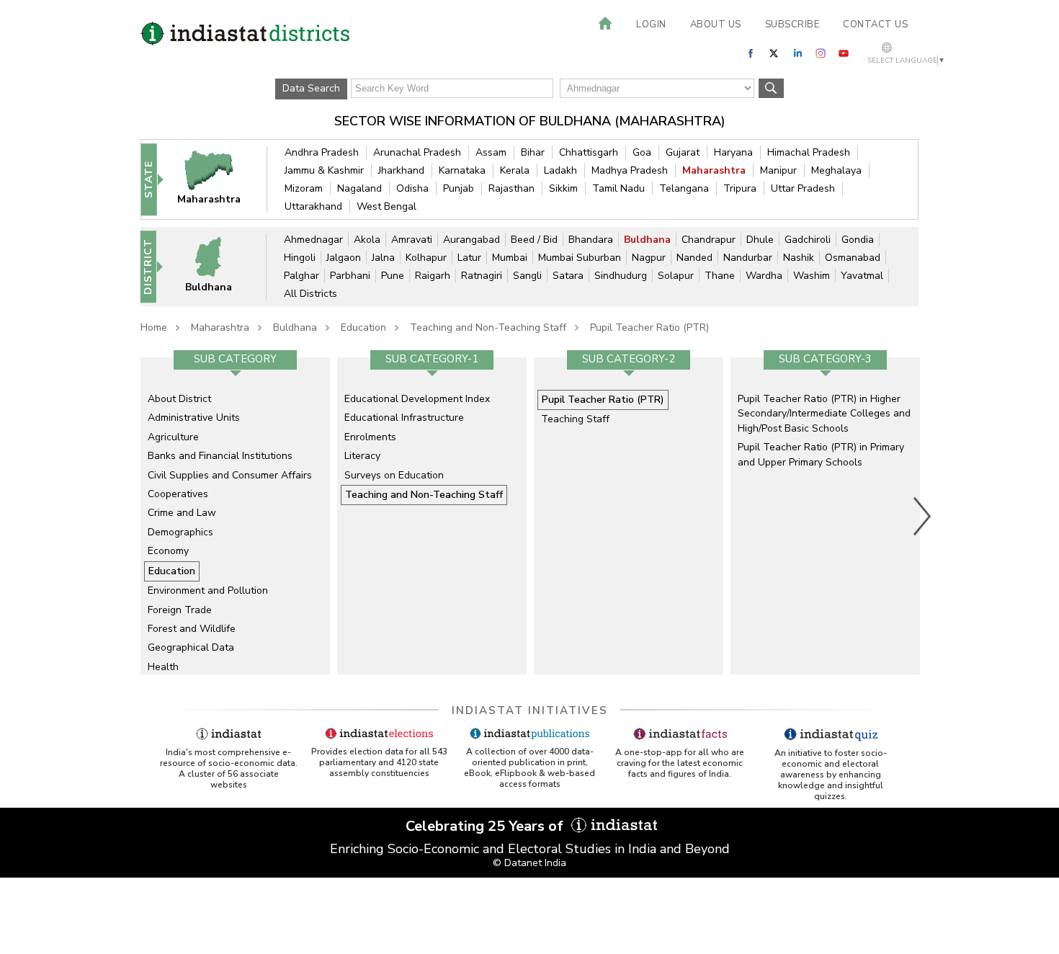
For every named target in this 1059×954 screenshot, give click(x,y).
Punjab (458, 188)
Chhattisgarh (588, 152)
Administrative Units (194, 417)
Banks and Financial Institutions (220, 456)
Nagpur (649, 257)
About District (179, 399)
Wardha (764, 275)
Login (651, 24)
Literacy (362, 456)
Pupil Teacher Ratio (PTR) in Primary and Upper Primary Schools (821, 454)
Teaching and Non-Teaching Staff (488, 327)
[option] (235, 515)
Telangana (684, 188)
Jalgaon (343, 257)
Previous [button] (133, 516)
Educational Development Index (417, 399)
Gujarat (683, 152)
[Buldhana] (217, 266)
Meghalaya (836, 170)
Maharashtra (714, 170)
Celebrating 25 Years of (486, 826)
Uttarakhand (313, 206)
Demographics (180, 532)
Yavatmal (862, 275)
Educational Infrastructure (404, 417)
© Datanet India (529, 863)
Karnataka (462, 170)
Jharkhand (401, 170)
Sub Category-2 (628, 359)
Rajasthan (511, 188)
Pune (392, 275)
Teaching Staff (575, 419)
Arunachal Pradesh (417, 152)
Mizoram (304, 188)
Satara (568, 275)
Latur (469, 257)
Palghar (301, 275)
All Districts (310, 293)
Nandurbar (747, 257)
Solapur (676, 275)
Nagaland (359, 188)
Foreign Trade (180, 610)
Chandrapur (709, 239)
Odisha (412, 188)
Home (153, 327)
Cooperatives (178, 494)
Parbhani (350, 275)
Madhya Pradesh (629, 170)
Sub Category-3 (825, 359)
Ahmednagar (313, 239)
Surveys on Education (394, 475)
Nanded (694, 257)
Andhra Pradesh (322, 152)
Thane (720, 275)
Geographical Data (191, 647)
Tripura (739, 188)
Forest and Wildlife (192, 629)
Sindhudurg (620, 275)
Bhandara (590, 239)
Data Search (311, 88)
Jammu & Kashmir (324, 170)
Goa (642, 152)
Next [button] (923, 516)
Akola (367, 239)
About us (715, 24)
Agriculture (173, 437)
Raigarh (432, 275)
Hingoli (300, 257)
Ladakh (560, 170)
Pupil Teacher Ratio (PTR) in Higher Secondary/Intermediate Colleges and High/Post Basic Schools (824, 413)
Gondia (857, 239)
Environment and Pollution (208, 590)
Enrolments (370, 437)
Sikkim (563, 188)
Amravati (411, 239)
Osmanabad (852, 257)
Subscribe (792, 24)
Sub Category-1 (431, 359)
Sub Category (235, 359)
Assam (490, 152)
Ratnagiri (481, 275)
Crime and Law (182, 513)
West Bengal (386, 206)
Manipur (778, 170)
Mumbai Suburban (579, 257)
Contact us (875, 24)
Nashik (798, 257)
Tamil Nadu (618, 188)
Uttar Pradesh (803, 188)
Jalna (383, 257)
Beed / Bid (534, 239)
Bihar (533, 152)
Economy (168, 551)
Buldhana (647, 239)
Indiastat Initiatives (530, 710)
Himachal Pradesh (808, 152)
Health (163, 667)
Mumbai (509, 257)
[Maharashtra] (218, 179)
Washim (811, 275)
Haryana (733, 152)
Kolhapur (426, 257)
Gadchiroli (808, 239)
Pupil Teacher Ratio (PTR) (649, 327)
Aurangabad (471, 239)
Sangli (527, 275)
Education (363, 327)
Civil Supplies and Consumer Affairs (230, 475)
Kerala (515, 170)
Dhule (760, 239)
